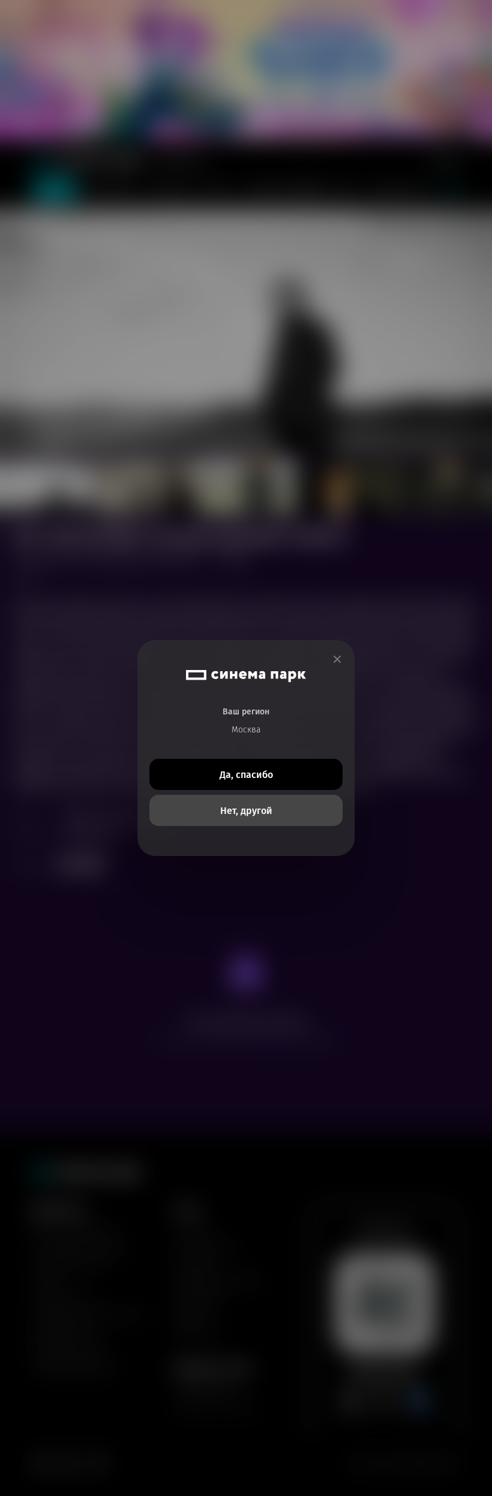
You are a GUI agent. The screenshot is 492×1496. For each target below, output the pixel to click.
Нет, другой (246, 810)
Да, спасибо (246, 774)
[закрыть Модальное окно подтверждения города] (337, 659)
